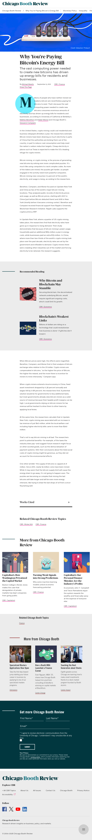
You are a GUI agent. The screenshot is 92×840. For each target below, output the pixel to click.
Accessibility (7, 794)
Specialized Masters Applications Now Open (19, 666)
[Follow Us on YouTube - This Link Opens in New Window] (18, 809)
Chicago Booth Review (11, 11)
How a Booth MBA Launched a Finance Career (43, 668)
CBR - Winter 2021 (26, 524)
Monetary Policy (70, 11)
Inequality (83, 11)
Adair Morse (43, 120)
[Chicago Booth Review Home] (25, 4)
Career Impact (65, 690)
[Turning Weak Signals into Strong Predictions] (46, 562)
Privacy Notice (83, 790)
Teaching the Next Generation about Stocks (71, 666)
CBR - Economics (45, 307)
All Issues (37, 790)
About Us (24, 790)
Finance (22, 623)
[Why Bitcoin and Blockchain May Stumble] (28, 294)
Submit (27, 747)
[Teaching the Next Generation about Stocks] (71, 654)
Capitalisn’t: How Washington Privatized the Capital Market (14, 578)
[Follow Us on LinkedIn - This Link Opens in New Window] (24, 809)
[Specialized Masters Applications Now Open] (20, 654)
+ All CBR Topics (9, 790)
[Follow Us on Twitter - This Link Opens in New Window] (11, 809)
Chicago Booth (66, 790)
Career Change (40, 693)
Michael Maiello (28, 84)
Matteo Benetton (27, 120)
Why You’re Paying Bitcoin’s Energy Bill (42, 11)
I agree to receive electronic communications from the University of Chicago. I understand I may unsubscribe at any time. (46, 735)
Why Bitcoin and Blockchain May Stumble (50, 284)
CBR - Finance (59, 84)
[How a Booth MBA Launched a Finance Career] (46, 654)
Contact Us (50, 790)
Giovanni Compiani (28, 123)
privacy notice (35, 757)
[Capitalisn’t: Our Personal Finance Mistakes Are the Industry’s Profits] (77, 562)
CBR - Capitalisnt (8, 600)
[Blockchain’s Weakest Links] (28, 328)
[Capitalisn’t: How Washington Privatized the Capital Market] (15, 562)
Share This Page (26, 87)
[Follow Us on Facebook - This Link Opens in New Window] (4, 809)
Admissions (13, 690)
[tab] (46, 502)
